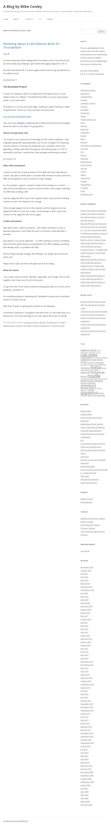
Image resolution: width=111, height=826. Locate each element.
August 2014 (85, 645)
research (91, 383)
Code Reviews (86, 97)
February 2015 (86, 639)
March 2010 (85, 762)
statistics (84, 390)
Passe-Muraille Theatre (90, 525)
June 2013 (84, 668)
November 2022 (87, 567)
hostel (96, 370)
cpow (93, 359)
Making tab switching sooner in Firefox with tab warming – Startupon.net (93, 262)
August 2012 (85, 687)
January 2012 (86, 700)
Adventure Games (88, 90)
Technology (85, 178)
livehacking (98, 372)
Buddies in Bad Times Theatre (93, 518)
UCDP (83, 191)
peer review (102, 379)
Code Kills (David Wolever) (91, 430)
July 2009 (84, 788)
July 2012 (84, 691)
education (90, 362)
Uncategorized (87, 194)
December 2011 (87, 704)
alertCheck (85, 93)
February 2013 (86, 678)
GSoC (83, 123)
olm (96, 379)
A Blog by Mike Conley (22, 6)
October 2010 (86, 739)
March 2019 (85, 583)
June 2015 (84, 626)
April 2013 (84, 671)
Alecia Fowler (86, 411)
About (16, 19)
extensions (85, 368)
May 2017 (84, 616)
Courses (84, 106)
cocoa (98, 352)
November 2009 (87, 775)
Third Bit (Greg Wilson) (90, 479)
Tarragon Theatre (88, 528)
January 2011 (86, 730)
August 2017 (85, 613)
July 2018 (84, 593)
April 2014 (84, 658)
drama (100, 359)
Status (83, 175)
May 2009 (84, 795)
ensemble (27, 325)
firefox (96, 367)
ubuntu (101, 393)
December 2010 (87, 733)
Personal (84, 149)
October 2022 (86, 570)
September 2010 (87, 743)
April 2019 (84, 580)
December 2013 (87, 661)
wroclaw (101, 395)
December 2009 (87, 772)
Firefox (83, 116)
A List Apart (85, 551)
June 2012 (84, 694)
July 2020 (84, 574)
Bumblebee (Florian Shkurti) (92, 424)
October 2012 (86, 681)
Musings (84, 142)
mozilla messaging (87, 379)
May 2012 (84, 697)
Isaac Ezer (85, 456)
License (50, 19)
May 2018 (84, 596)
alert (99, 350)
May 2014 (84, 655)
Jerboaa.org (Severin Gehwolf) (93, 460)
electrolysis (99, 362)
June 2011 (84, 717)
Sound (83, 171)
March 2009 (85, 801)
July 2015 (84, 622)
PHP (82, 152)
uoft (90, 395)
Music (83, 139)
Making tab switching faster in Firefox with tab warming (93, 217)
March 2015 (85, 635)
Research (84, 158)
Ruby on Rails (86, 165)
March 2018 (85, 603)
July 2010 (84, 749)
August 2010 (85, 746)
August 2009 (85, 785)
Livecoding (85, 132)
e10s (83, 362)
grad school (85, 370)
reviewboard (88, 385)
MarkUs (84, 376)
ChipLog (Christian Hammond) (93, 427)
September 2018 (87, 590)
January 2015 (86, 642)
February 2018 (86, 606)
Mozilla (42, 322)
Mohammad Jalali (88, 466)
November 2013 (87, 665)
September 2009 (87, 782)
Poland (83, 155)
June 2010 (84, 752)
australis (92, 352)
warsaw (94, 395)
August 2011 (85, 713)
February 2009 (86, 804)
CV (40, 19)
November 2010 (87, 736)
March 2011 (85, 723)
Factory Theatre (87, 521)
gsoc (91, 370)
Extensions (85, 113)
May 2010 (84, 756)
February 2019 (86, 587)
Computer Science (31, 322)
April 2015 (84, 632)
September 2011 (87, 710)
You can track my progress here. (17, 116)
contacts (19, 325)
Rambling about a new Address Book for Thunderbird (31, 45)
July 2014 (84, 648)
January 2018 (86, 609)
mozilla (35, 325)
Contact (29, 19)
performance (87, 380)
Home (5, 19)
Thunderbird (51, 322)
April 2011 (84, 720)
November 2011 (87, 707)
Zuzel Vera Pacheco (89, 482)
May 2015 (84, 629)
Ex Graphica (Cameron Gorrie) (93, 443)
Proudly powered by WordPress (15, 821)
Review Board (86, 162)
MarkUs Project (87, 499)
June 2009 (84, 791)
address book (9, 325)
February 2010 (86, 765)
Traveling (84, 188)
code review (89, 355)
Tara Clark (85, 476)
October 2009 (86, 778)
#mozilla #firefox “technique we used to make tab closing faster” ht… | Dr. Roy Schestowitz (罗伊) (94, 226)
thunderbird (44, 325)
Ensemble (85, 110)
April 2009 (84, 798)
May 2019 (84, 577)
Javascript (85, 129)
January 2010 (86, 769)
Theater (84, 181)
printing (84, 383)
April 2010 (84, 759)
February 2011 (86, 726)
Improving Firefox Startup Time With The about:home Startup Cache (93, 304)
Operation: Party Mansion (91, 145)
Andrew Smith (86, 414)
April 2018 (84, 600)
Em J (82, 440)
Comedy (84, 100)
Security (84, 168)
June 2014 (84, 652)
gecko (104, 368)
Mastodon (85, 463)
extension (101, 364)
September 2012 (87, 684)
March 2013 (85, 674)
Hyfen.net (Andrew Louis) (91, 447)
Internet (84, 126)
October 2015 (86, 619)
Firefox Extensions (88, 119)
